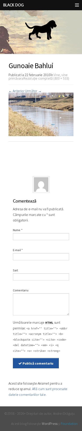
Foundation (69, 423)
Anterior (16, 91)
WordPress (50, 423)
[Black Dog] (41, 32)
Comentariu (20, 290)
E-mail (18, 250)
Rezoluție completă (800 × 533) (46, 78)
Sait (15, 270)
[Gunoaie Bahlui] (41, 114)
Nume (18, 230)
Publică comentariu (37, 363)
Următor (33, 91)
